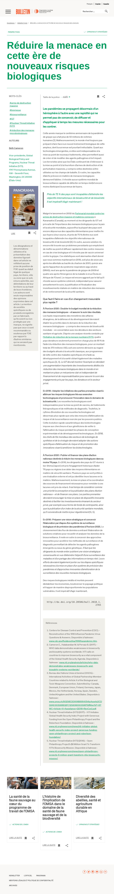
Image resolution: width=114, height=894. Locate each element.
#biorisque (15, 110)
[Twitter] (88, 872)
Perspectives (22, 23)
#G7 (12, 118)
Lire (13, 233)
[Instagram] (93, 872)
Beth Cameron (16, 148)
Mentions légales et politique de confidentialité (31, 880)
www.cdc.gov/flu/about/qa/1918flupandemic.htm (73, 640)
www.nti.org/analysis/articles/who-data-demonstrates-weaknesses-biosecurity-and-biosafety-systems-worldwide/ (73, 666)
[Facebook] (84, 872)
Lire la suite (15, 837)
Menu (8, 12)
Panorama (11, 23)
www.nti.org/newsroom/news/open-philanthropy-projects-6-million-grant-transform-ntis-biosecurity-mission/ (75, 755)
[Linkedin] (101, 872)
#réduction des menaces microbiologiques (22, 132)
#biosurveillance (18, 114)
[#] (29, 232)
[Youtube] (97, 872)
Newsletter (14, 876)
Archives (13, 885)
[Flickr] (105, 872)
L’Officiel (28, 876)
